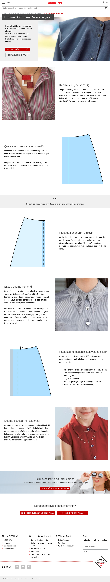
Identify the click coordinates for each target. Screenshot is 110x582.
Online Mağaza (63, 540)
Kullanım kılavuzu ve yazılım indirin (41, 544)
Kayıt (86, 551)
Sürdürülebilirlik (10, 546)
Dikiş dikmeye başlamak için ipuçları (39, 513)
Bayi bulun (35, 551)
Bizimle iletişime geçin (39, 540)
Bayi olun (61, 543)
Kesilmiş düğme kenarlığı (17, 49)
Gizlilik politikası (24, 579)
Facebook (17, 567)
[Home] (55, 3)
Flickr (23, 567)
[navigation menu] (3, 3)
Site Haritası (5, 579)
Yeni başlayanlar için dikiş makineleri (40, 555)
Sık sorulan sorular (38, 548)
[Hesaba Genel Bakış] (107, 2)
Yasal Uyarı (14, 579)
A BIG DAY (8, 540)
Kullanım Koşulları (36, 579)
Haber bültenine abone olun (55, 488)
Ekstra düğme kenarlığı (18, 55)
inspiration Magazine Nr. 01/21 (73, 89)
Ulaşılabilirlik (9, 549)
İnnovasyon (8, 543)
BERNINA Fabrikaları (66, 546)
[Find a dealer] (103, 2)
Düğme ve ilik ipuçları (74, 513)
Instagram (29, 567)
